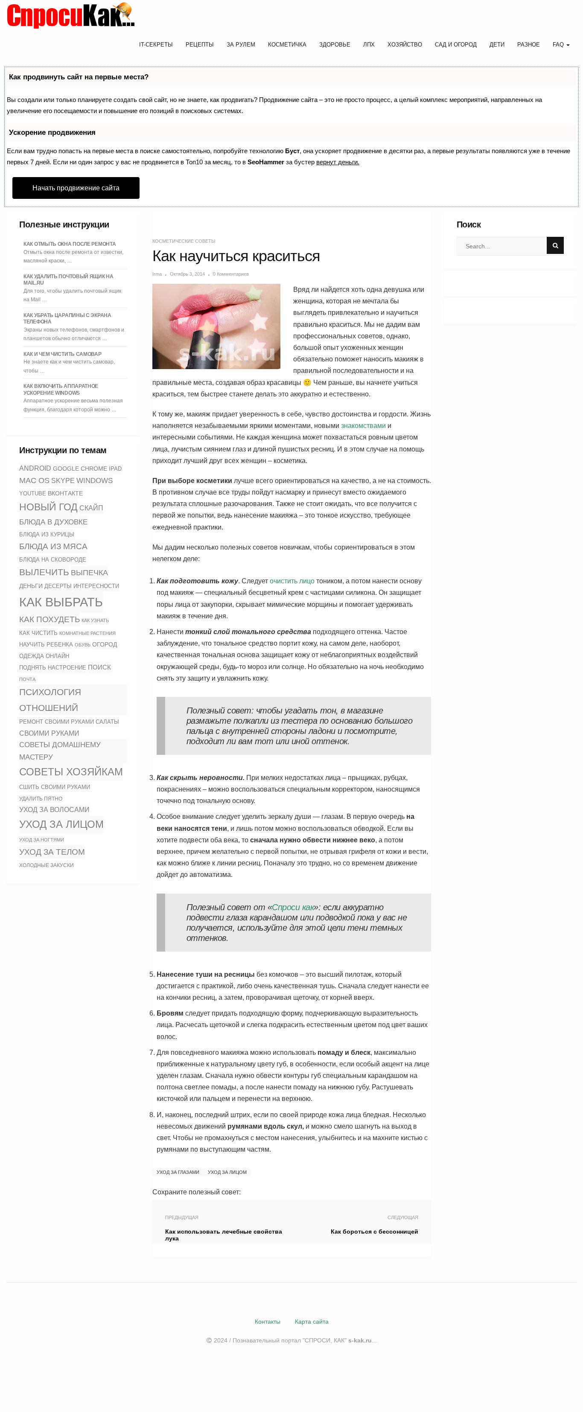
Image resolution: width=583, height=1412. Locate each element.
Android (35, 468)
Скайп (91, 508)
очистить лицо (292, 581)
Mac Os (34, 480)
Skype (63, 480)
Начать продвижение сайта (76, 188)
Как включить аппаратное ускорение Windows (60, 389)
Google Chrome (80, 468)
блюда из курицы (46, 534)
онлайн (57, 656)
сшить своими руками (54, 787)
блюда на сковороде (52, 560)
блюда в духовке (53, 522)
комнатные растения (87, 633)
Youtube (32, 494)
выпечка (89, 572)
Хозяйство (405, 44)
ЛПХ (369, 44)
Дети (497, 44)
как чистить (38, 633)
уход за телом (52, 851)
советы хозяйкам (71, 771)
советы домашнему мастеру (60, 751)
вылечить (44, 572)
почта (27, 679)
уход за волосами (54, 809)
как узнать (95, 620)
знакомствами (363, 425)
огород (104, 644)
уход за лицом (61, 824)
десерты (58, 586)
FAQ (559, 44)
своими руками (49, 733)
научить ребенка (46, 644)
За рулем (241, 44)
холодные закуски (46, 865)
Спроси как (293, 907)
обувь (82, 644)
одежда (31, 656)
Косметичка (287, 44)
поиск (99, 667)
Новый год (48, 506)
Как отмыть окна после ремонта (69, 244)
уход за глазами (178, 1172)
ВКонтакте (65, 493)
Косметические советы (184, 241)
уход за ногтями (41, 839)
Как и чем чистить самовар (62, 354)
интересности (96, 586)
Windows (94, 480)
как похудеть (49, 619)
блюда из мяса (53, 546)
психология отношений (50, 700)
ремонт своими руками (56, 722)
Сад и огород (456, 44)
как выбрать (61, 602)
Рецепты (200, 44)
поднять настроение (52, 667)
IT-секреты (156, 44)
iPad (115, 469)
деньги (31, 585)
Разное (528, 44)
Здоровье (334, 44)
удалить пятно (40, 799)
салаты (107, 722)
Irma (157, 274)
